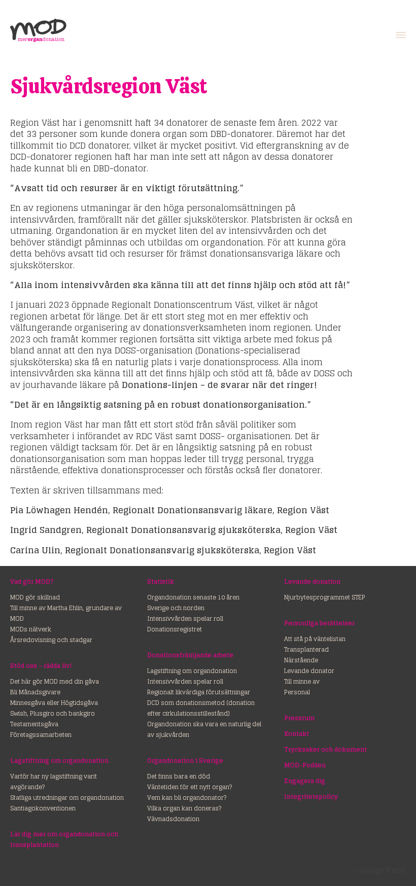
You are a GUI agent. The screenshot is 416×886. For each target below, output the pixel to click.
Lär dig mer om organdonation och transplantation (64, 839)
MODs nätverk (30, 629)
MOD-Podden (305, 765)
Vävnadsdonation (173, 818)
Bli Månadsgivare (35, 692)
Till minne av (302, 681)
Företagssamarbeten (41, 734)
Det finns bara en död (178, 776)
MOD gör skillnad (35, 597)
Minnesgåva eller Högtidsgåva (54, 702)
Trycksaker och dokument (325, 749)
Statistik (160, 581)
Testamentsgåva (34, 724)
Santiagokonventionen (43, 808)
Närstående (301, 660)
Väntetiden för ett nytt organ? (189, 787)
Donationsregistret (174, 629)
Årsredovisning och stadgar (51, 639)
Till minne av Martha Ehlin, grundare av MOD (66, 613)
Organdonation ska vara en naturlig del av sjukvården (204, 729)
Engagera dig (304, 780)
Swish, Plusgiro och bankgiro (52, 713)
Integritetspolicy (311, 796)
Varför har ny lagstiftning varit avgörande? (53, 781)
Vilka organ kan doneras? (184, 808)
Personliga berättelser (319, 623)
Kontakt (296, 733)
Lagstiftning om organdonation (59, 760)
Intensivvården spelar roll (185, 618)
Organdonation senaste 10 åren (193, 597)
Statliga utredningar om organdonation (67, 797)
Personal (297, 692)
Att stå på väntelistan (314, 638)
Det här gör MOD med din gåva (54, 681)
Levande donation (312, 581)
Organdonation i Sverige (185, 760)
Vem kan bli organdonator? (186, 797)
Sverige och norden (175, 608)
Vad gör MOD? (32, 581)
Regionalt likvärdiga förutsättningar (198, 692)
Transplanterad (306, 649)
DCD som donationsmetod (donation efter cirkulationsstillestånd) (201, 708)
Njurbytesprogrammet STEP (324, 597)
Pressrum (299, 718)
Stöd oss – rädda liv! (41, 665)
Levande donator (309, 670)
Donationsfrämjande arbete (190, 655)
